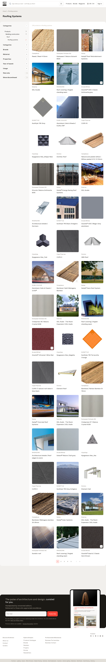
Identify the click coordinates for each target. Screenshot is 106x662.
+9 (101, 546)
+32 (101, 83)
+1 (76, 281)
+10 (52, 348)
